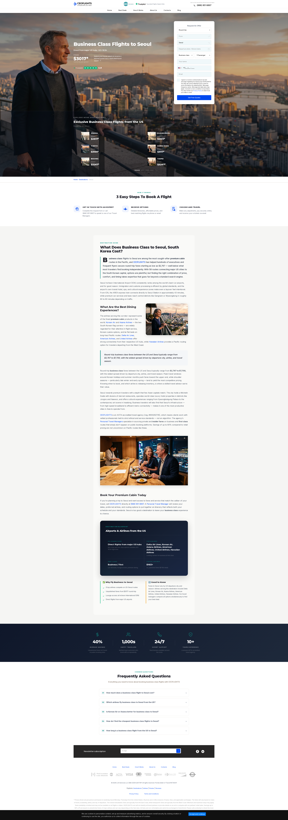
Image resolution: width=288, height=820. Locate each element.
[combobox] (179, 68)
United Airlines (126, 338)
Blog (179, 10)
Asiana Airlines (125, 322)
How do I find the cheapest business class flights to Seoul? (130, 721)
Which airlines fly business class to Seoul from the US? (129, 702)
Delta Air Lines (128, 335)
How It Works (138, 10)
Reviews (158, 788)
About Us (153, 10)
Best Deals (123, 10)
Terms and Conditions (151, 794)
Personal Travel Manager (158, 504)
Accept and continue (197, 814)
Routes (151, 788)
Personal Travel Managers (111, 421)
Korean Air (110, 322)
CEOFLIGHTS (139, 262)
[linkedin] (202, 751)
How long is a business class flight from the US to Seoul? (129, 730)
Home (109, 10)
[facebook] (197, 751)
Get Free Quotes (194, 98)
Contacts (167, 10)
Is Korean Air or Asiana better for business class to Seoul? (130, 712)
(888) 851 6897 (204, 5)
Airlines (145, 788)
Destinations (83, 179)
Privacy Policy (197, 90)
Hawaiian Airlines (156, 342)
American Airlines (107, 338)
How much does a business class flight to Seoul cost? (128, 693)
